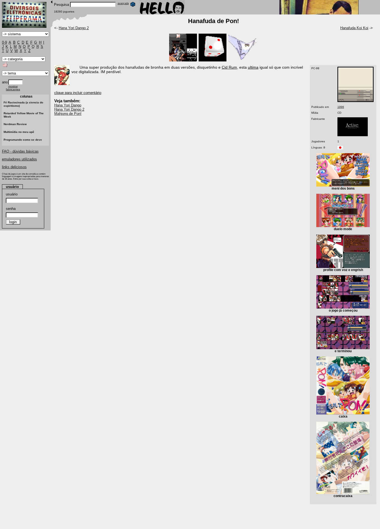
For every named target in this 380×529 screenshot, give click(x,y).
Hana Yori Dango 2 (74, 28)
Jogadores (318, 141)
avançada (123, 3)
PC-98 (315, 68)
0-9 (4, 42)
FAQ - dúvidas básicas (20, 151)
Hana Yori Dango (67, 105)
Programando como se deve (23, 139)
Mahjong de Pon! (68, 113)
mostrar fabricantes (13, 88)
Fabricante (318, 118)
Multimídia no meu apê (19, 131)
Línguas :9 (318, 147)
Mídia (314, 112)
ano (5, 82)
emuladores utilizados (19, 159)
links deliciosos (14, 167)
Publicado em (320, 106)
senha (11, 209)
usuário (12, 194)
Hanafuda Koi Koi (354, 28)
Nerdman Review (15, 124)
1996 (340, 106)
